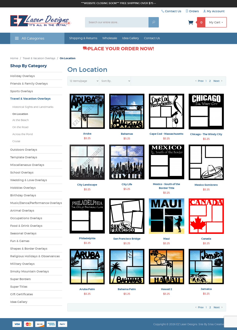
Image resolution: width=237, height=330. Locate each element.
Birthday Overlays (23, 195)
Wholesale (109, 38)
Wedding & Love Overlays (28, 180)
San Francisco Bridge (126, 238)
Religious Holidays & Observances (35, 256)
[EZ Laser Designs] (41, 21)
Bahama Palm (127, 289)
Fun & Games (19, 241)
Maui (166, 238)
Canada (206, 238)
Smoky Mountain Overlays (29, 271)
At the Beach (20, 120)
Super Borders (20, 279)
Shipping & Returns (83, 38)
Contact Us (173, 11)
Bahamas (127, 133)
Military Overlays (22, 264)
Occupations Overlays (26, 218)
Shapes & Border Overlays (28, 248)
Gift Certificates (21, 294)
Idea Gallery (130, 38)
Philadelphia (87, 238)
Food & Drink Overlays (26, 226)
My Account (215, 11)
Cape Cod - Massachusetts (166, 133)
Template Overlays (23, 157)
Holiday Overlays (22, 76)
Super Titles (18, 286)
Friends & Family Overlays (29, 83)
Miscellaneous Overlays (27, 165)
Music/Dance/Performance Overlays (36, 203)
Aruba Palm (87, 289)
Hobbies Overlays (23, 187)
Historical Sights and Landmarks (32, 106)
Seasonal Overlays (23, 233)
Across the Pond (22, 134)
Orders (193, 11)
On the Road (20, 127)
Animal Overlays (22, 210)
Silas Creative (216, 324)
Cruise (16, 141)
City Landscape (87, 184)
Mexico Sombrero (206, 185)
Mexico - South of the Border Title (166, 186)
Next (216, 81)
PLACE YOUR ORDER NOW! (121, 49)
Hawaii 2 (166, 289)
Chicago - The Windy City (206, 134)
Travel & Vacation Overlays (39, 58)
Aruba (87, 133)
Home (14, 58)
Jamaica (206, 289)
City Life (127, 184)
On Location (20, 114)
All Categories (32, 38)
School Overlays (22, 172)
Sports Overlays (21, 91)
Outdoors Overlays (23, 149)
